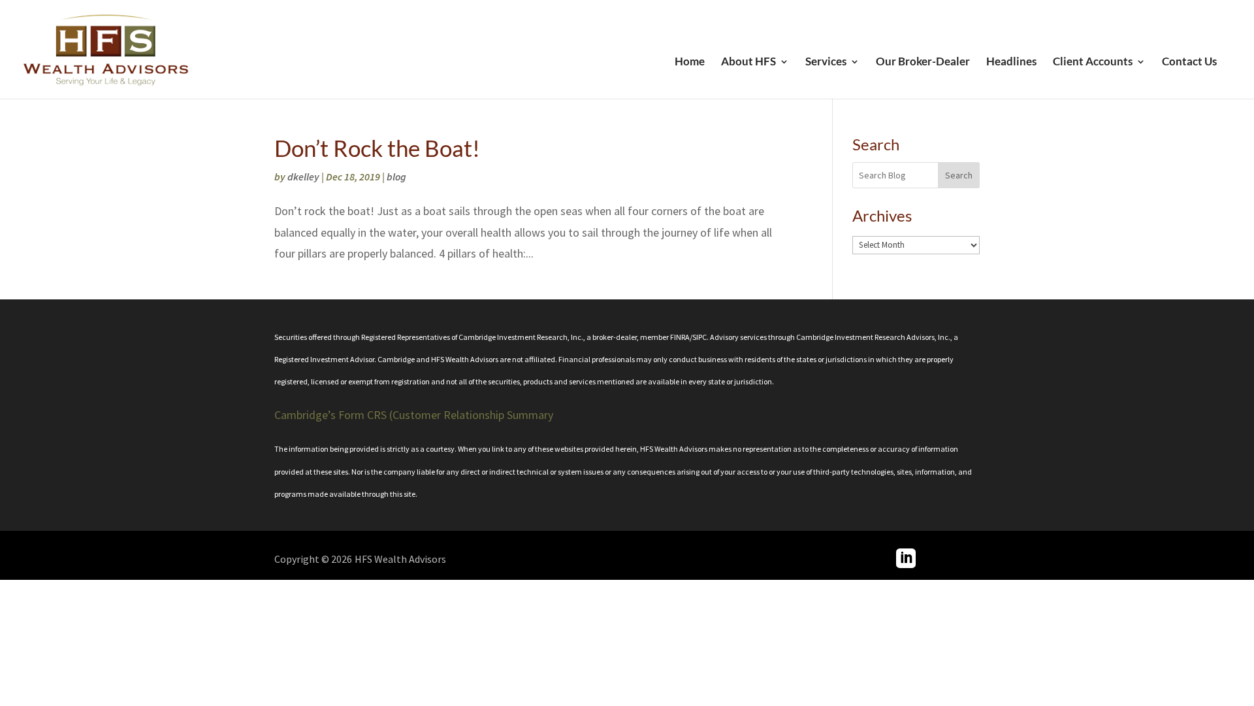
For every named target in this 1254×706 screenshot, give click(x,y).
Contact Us (1189, 62)
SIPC (699, 337)
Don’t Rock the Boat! (377, 147)
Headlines (1011, 62)
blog (396, 176)
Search (959, 175)
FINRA (680, 337)
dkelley (303, 176)
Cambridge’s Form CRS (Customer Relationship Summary (413, 414)
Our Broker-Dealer (923, 62)
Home (690, 62)
